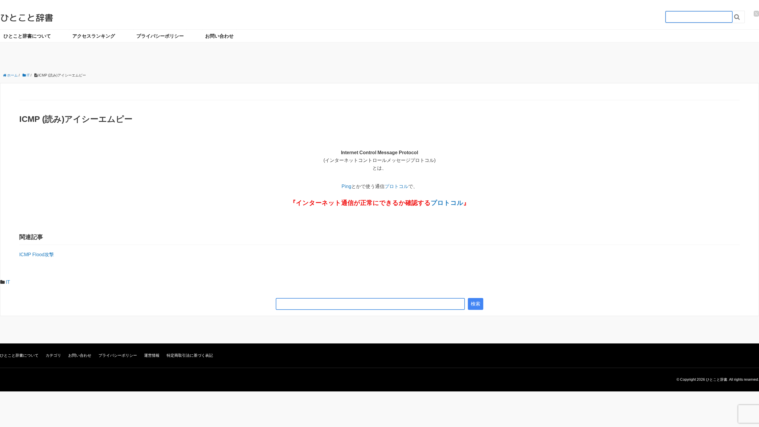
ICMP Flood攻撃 (36, 254)
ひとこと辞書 (26, 18)
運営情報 (152, 355)
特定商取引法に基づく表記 (190, 355)
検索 (475, 303)
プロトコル (396, 186)
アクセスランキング (93, 35)
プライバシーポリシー (160, 35)
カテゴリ (53, 355)
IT (8, 282)
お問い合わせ (219, 35)
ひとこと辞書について (27, 35)
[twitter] (756, 14)
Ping (346, 186)
